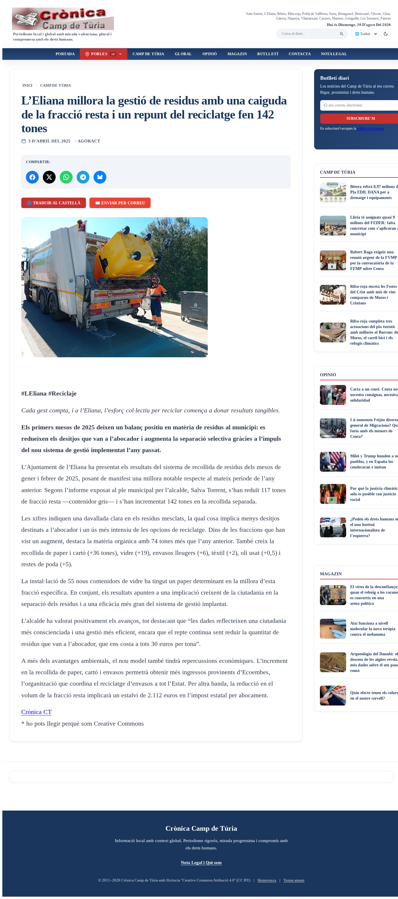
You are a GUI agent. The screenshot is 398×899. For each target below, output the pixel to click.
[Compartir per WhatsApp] (66, 177)
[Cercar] (341, 34)
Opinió (209, 54)
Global (183, 54)
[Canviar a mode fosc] (386, 34)
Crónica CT (36, 711)
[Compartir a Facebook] (32, 177)
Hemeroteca (267, 880)
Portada (65, 54)
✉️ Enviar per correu (120, 203)
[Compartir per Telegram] (83, 177)
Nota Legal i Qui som (201, 862)
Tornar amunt (293, 880)
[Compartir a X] (49, 177)
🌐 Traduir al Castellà (53, 203)
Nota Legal (334, 54)
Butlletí (267, 54)
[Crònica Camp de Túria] (68, 19)
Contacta (300, 54)
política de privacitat (370, 128)
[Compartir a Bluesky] (100, 177)
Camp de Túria (148, 54)
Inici (27, 85)
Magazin (237, 54)
